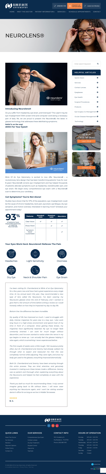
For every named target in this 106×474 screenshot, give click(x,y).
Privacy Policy (24, 467)
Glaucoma (31, 448)
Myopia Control (32, 445)
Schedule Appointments (80, 12)
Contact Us (86, 168)
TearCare (30, 451)
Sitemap (31, 467)
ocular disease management (85, 116)
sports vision (79, 78)
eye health (79, 97)
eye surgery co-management (86, 112)
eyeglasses (79, 92)
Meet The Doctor (24, 12)
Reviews (7, 443)
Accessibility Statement (12, 467)
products (78, 107)
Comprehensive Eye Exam (36, 437)
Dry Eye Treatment (33, 443)
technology (79, 121)
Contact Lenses (32, 440)
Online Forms (9, 448)
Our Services (9, 440)
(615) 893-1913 (61, 6)
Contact (97, 12)
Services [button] (61, 12)
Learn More (86, 141)
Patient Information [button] (44, 12)
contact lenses (80, 87)
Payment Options (10, 445)
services (78, 83)
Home (12, 12)
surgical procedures (82, 102)
